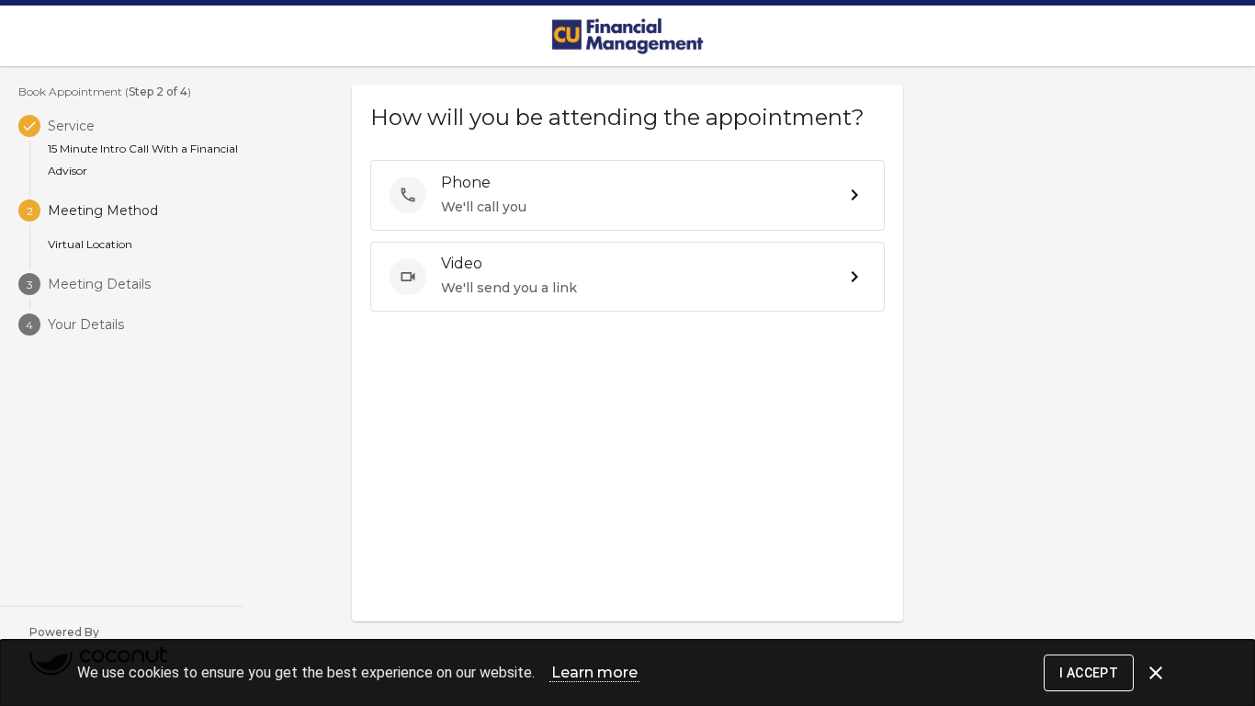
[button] (627, 195)
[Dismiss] (1156, 673)
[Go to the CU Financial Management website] (627, 36)
